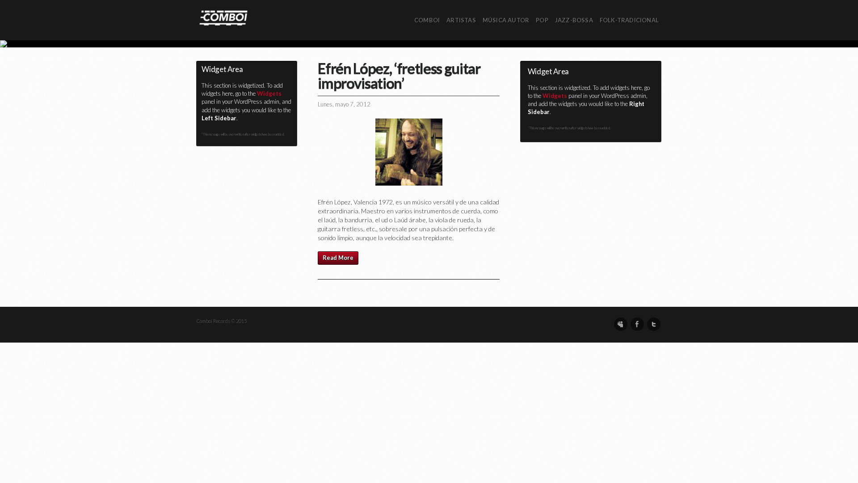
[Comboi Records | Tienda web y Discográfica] (223, 17)
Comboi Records (429, 43)
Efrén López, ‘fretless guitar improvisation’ (399, 75)
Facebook (637, 324)
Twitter (653, 324)
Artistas (461, 20)
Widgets (269, 93)
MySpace (620, 324)
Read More (338, 257)
